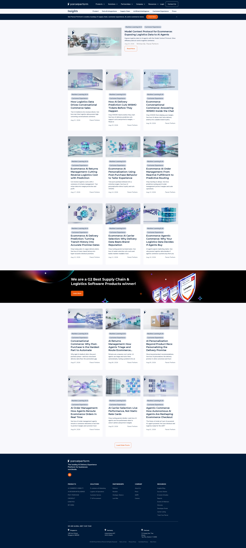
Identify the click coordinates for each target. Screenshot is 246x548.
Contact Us (172, 4)
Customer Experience (161, 11)
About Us (138, 488)
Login (162, 4)
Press (174, 11)
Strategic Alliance (118, 495)
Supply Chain (125, 11)
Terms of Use (122, 542)
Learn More (77, 293)
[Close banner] (176, 16)
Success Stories (162, 492)
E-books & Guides (162, 495)
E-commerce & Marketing (98, 488)
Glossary (160, 505)
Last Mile (115, 498)
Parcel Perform (152, 44)
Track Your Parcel (162, 515)
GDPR (136, 495)
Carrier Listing (161, 512)
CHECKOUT (71, 498)
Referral (115, 488)
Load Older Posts (123, 445)
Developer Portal (162, 508)
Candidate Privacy (143, 542)
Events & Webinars (163, 502)
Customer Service (95, 495)
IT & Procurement (95, 498)
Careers (137, 498)
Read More (131, 49)
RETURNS (71, 505)
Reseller (115, 492)
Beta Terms (153, 542)
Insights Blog (161, 488)
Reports (159, 498)
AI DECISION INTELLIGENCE (76, 492)
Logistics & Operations (97, 492)
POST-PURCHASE (73, 495)
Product (96, 11)
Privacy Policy (132, 542)
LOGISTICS (71, 502)
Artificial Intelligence (141, 11)
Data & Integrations (109, 11)
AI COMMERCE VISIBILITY (76, 488)
